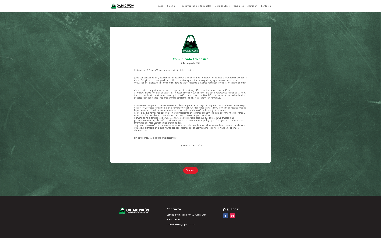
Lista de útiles (222, 6)
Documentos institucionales (196, 6)
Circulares (238, 6)
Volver (190, 170)
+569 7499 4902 (174, 219)
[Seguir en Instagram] (232, 215)
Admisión (252, 6)
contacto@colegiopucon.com (181, 224)
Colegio (171, 6)
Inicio (160, 6)
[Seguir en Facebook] (225, 215)
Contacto (266, 6)
